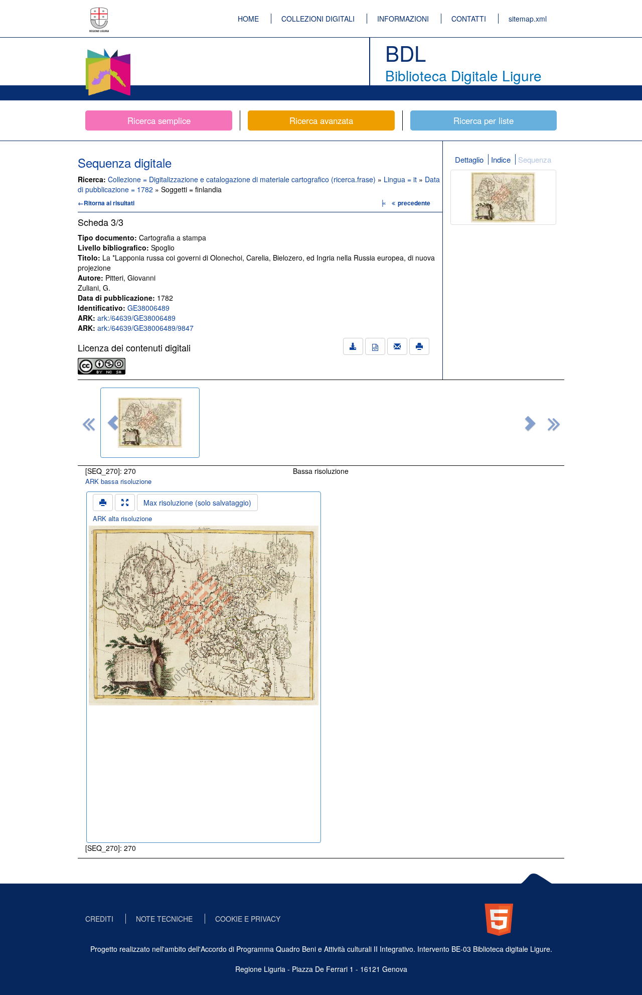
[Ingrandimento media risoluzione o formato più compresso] (125, 502)
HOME (248, 19)
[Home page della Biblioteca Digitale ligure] (108, 50)
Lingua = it (401, 179)
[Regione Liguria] (99, 12)
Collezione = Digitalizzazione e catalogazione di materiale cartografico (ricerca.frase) (243, 179)
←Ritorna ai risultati (106, 202)
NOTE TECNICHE (164, 919)
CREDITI (99, 919)
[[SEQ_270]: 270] (150, 423)
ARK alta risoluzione (122, 518)
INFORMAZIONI (403, 19)
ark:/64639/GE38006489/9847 (145, 328)
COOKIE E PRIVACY (247, 919)
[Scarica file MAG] (375, 346)
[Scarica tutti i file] (353, 346)
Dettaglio (469, 159)
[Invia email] (397, 346)
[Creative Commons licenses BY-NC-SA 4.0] (101, 365)
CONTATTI (468, 19)
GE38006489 (148, 308)
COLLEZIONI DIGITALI (318, 19)
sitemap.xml (528, 19)
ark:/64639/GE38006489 (136, 318)
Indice (501, 159)
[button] (112, 423)
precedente (414, 202)
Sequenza (534, 159)
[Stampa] (419, 346)
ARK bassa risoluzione (118, 481)
